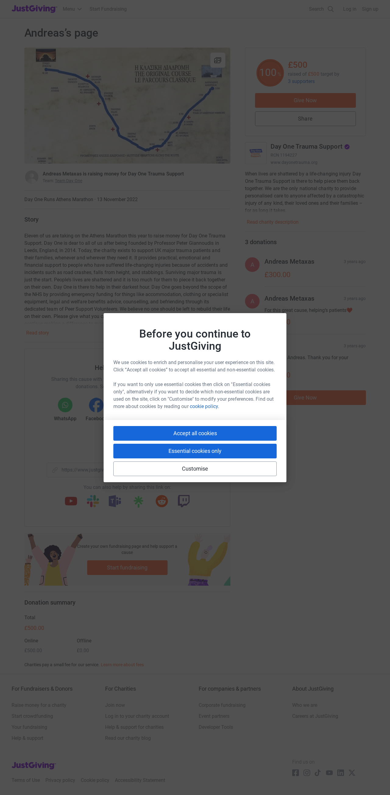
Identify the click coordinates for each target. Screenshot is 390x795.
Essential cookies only (195, 451)
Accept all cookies (195, 433)
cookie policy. (204, 406)
